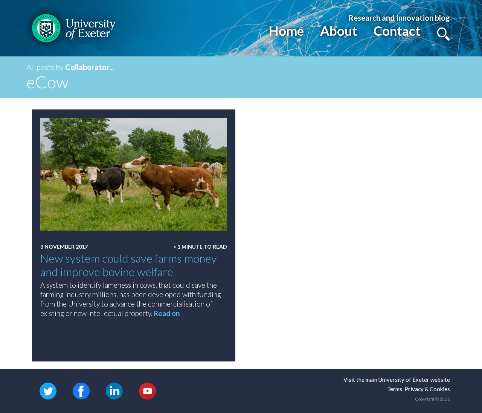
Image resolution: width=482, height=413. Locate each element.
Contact (397, 30)
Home (286, 30)
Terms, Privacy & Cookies (418, 389)
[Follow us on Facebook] (81, 390)
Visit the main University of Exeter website (396, 379)
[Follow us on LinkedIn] (114, 390)
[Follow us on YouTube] (147, 390)
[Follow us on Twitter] (48, 390)
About (338, 30)
